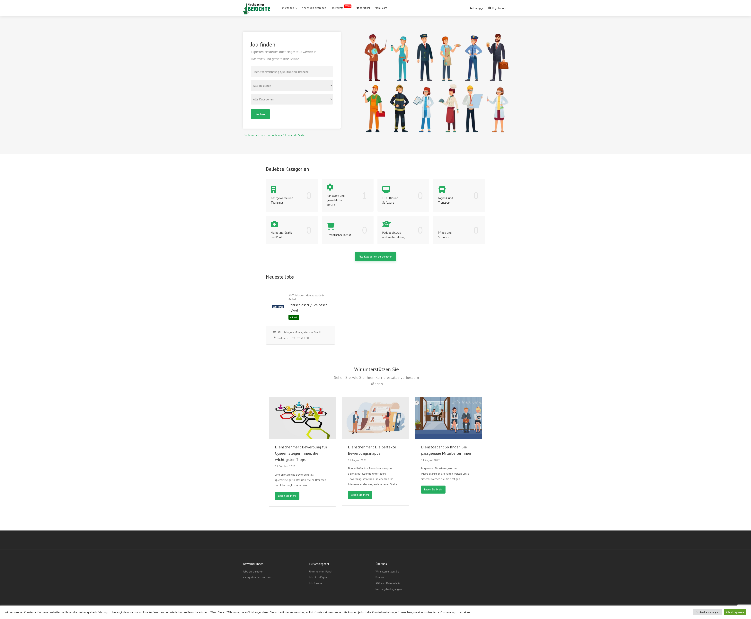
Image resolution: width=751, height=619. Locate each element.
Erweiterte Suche (295, 135)
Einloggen (479, 8)
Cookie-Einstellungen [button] (707, 612)
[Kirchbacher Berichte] (256, 11)
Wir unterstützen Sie (387, 571)
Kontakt (380, 577)
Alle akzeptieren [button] (735, 612)
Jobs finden (287, 8)
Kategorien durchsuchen (257, 577)
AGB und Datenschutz (388, 583)
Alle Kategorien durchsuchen (375, 256)
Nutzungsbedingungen (389, 589)
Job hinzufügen (318, 577)
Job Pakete (341, 7)
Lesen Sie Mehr (287, 495)
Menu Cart (381, 8)
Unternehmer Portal (320, 571)
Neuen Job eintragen (314, 8)
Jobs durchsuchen (253, 571)
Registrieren (498, 8)
